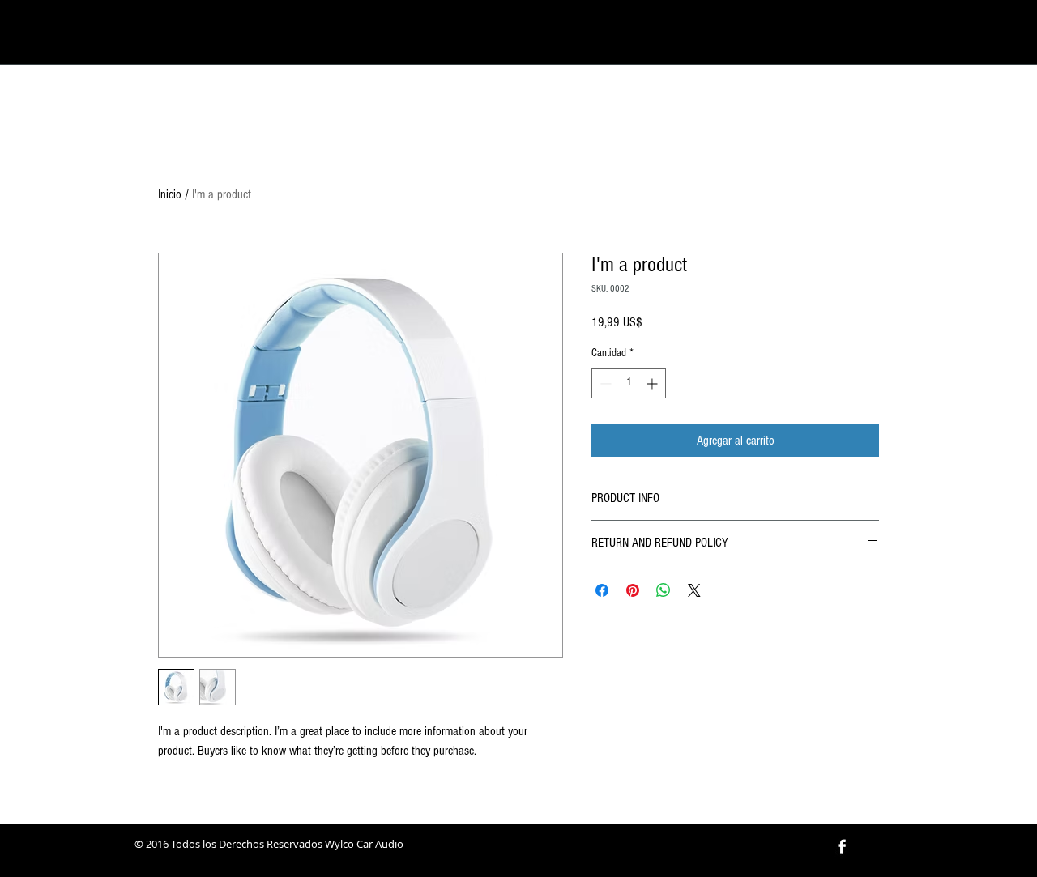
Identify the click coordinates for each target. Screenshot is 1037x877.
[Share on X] (694, 590)
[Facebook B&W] (842, 846)
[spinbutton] (628, 383)
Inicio (169, 194)
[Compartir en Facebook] (602, 590)
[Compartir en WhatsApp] (663, 590)
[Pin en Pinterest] (632, 590)
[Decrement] (604, 383)
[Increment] (653, 383)
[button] (876, 33)
